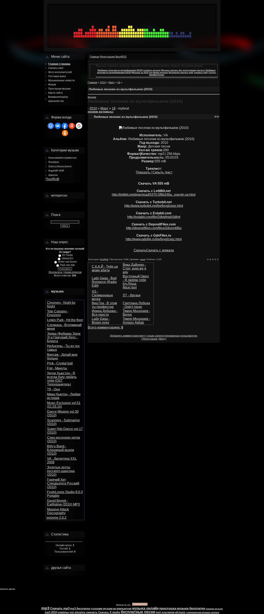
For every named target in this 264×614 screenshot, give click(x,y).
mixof (142, 259)
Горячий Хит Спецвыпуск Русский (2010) (63, 483)
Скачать (140, 250)
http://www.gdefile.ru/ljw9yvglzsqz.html (154, 239)
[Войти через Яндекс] (72, 126)
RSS (123, 56)
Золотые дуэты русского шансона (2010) (61, 471)
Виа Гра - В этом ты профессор (104, 305)
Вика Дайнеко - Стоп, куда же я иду (134, 268)
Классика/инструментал (62, 157)
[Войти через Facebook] (65, 126)
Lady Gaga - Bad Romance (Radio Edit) (104, 281)
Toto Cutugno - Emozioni (57, 313)
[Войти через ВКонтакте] (58, 126)
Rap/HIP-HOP (56, 170)
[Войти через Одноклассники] (65, 133)
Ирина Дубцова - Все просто (105, 312)
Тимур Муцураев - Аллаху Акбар (136, 320)
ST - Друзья (131, 295)
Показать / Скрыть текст (154, 172)
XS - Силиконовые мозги (102, 295)
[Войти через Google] (79, 126)
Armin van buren (67, 261)
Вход (118, 56)
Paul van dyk (67, 265)
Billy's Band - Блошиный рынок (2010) (60, 449)
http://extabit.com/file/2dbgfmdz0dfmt (153, 217)
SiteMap (212, 72)
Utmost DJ (67, 258)
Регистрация (107, 56)
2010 (103, 82)
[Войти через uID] (51, 126)
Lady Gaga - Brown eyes (101, 320)
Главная (94, 56)
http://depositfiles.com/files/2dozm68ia (154, 228)
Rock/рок (53, 162)
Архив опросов (72, 272)
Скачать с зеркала (160, 250)
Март (111, 82)
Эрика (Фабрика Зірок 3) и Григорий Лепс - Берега (63, 337)
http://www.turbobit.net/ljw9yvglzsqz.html (153, 205)
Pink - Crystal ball (60, 363)
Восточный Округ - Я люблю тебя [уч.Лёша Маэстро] (136, 282)
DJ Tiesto (67, 255)
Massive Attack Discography (58, 511)
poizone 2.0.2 (56, 517)
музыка (92, 97)
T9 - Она (53, 389)
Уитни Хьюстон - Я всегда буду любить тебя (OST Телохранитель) (62, 378)
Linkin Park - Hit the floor (65, 320)
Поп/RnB (52, 179)
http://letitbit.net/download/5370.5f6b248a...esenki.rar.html (154, 194)
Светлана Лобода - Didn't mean (136, 305)
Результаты (55, 272)
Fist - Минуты (57, 368)
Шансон (53, 175)
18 (118, 82)
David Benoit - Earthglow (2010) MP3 (63, 502)
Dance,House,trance (60, 166)
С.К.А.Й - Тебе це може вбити (105, 268)
